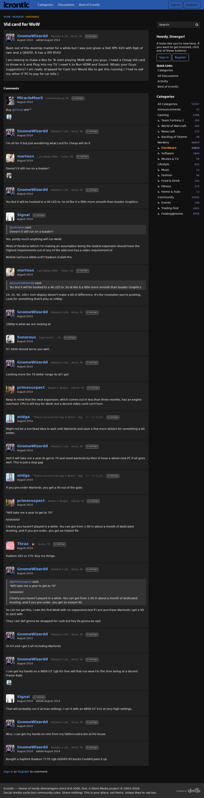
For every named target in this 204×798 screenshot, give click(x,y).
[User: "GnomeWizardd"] (10, 38)
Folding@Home (180, 213)
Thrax (23, 544)
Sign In (175, 4)
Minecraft (180, 131)
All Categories (178, 104)
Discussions (66, 4)
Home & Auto (180, 191)
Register (192, 4)
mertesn (25, 156)
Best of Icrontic (89, 4)
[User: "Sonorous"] (10, 339)
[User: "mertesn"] (10, 158)
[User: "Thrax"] (10, 545)
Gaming (178, 115)
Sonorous (26, 337)
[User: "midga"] (9, 116)
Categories (45, 4)
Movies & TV (180, 158)
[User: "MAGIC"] (9, 175)
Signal (23, 215)
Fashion (180, 175)
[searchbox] (178, 24)
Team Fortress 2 (180, 120)
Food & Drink (180, 180)
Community (178, 197)
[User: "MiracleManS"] (10, 101)
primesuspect (31, 387)
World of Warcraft (180, 126)
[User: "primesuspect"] (10, 389)
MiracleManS (30, 98)
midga (23, 417)
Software (180, 153)
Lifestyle (178, 164)
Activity (163, 81)
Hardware (180, 147)
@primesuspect (20, 581)
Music (180, 169)
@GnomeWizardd (22, 283)
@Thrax (17, 109)
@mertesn (17, 227)
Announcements (178, 109)
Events (180, 202)
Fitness (180, 186)
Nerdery (178, 142)
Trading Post (180, 208)
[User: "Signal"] (10, 217)
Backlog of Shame (180, 136)
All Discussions (168, 75)
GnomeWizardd (32, 36)
